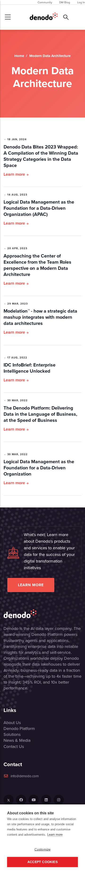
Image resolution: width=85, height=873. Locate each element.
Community (45, 2)
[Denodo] (44, 17)
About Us (12, 722)
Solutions (12, 734)
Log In (81, 2)
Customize (42, 849)
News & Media (17, 740)
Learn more (14, 174)
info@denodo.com (25, 775)
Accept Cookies (42, 862)
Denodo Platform (19, 728)
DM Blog (64, 2)
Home (19, 55)
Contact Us (14, 746)
